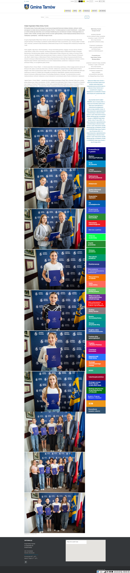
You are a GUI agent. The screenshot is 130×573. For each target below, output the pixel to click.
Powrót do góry (100, 569)
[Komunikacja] (96, 150)
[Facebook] (25, 562)
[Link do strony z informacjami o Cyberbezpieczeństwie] (96, 377)
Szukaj (42, 17)
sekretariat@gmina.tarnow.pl (31, 554)
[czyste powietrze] (96, 244)
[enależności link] (96, 183)
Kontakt (27, 1)
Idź (87, 17)
